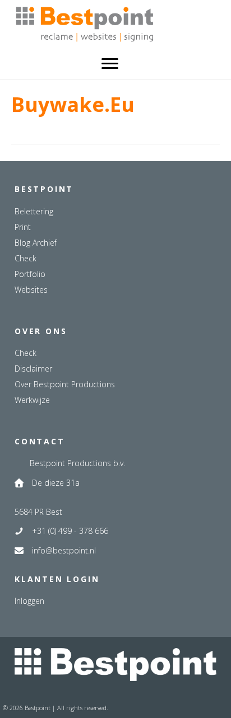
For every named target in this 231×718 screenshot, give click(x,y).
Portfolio (30, 274)
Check (25, 258)
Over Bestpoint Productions (65, 384)
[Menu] (110, 63)
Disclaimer (33, 368)
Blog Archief (36, 242)
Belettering (34, 211)
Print (23, 227)
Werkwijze (32, 400)
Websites (31, 289)
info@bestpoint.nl (64, 550)
